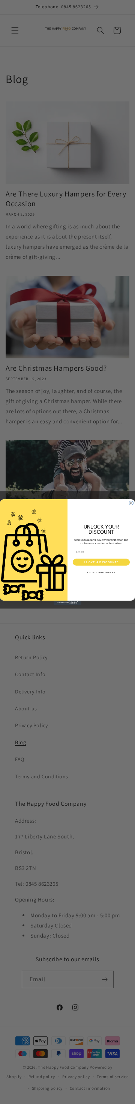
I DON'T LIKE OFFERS (101, 572)
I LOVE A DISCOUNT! (101, 561)
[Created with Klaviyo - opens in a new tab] (67, 603)
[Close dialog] (131, 503)
